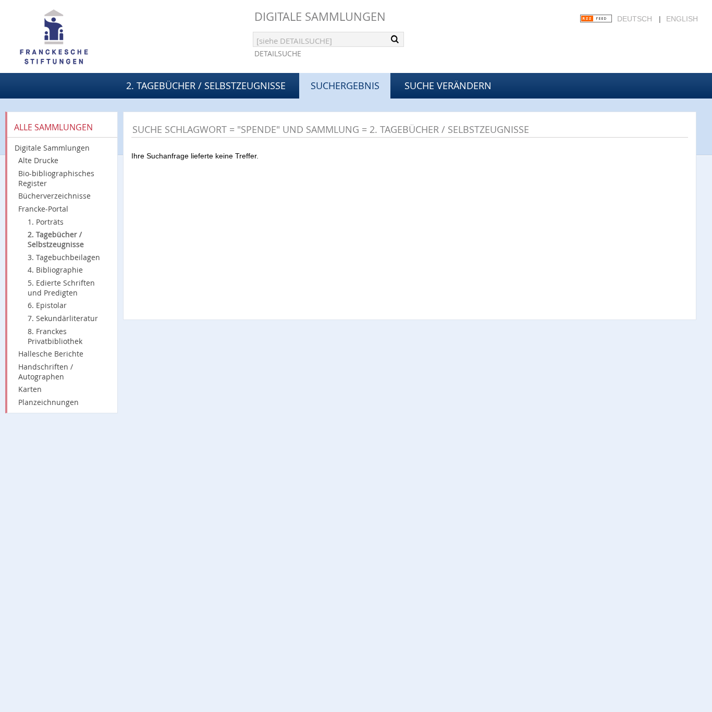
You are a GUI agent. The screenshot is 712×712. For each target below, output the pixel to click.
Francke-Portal (43, 209)
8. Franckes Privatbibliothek (55, 336)
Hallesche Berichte (50, 354)
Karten (30, 389)
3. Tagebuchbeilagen (64, 257)
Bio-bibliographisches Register (56, 178)
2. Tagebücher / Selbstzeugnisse (206, 85)
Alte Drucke (38, 160)
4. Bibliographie (55, 270)
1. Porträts (46, 222)
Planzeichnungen (48, 402)
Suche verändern (448, 85)
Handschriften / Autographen (45, 372)
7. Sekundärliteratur (63, 318)
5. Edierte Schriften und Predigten (61, 288)
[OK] (395, 39)
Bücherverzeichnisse (54, 196)
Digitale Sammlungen (320, 16)
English (682, 19)
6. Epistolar (47, 305)
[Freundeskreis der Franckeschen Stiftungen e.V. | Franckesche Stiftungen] (83, 37)
